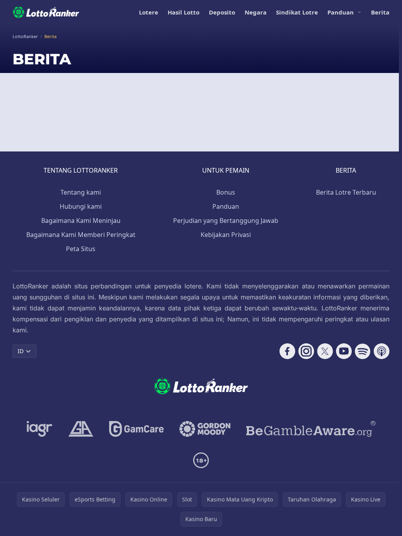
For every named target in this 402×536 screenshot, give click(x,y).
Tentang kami (80, 192)
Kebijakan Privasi (226, 234)
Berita (380, 12)
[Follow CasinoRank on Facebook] (287, 351)
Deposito (222, 12)
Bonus (225, 192)
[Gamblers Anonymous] (80, 429)
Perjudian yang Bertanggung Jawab (225, 220)
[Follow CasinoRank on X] (325, 351)
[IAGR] (40, 429)
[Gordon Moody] (204, 429)
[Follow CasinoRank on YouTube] (344, 351)
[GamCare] (136, 429)
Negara (256, 12)
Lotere (148, 12)
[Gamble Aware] (311, 429)
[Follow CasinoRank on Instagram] (306, 351)
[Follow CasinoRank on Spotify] (363, 351)
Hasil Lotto (183, 12)
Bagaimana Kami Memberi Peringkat (80, 234)
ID (21, 351)
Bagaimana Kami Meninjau (81, 220)
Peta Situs (80, 248)
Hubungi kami (81, 206)
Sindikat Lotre (297, 12)
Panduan (340, 12)
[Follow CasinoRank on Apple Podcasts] (381, 351)
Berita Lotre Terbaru (346, 192)
